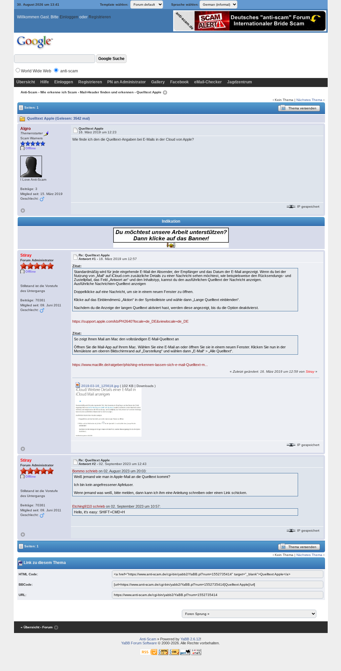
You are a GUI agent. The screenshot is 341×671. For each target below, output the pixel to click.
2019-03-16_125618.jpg (99, 386)
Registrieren (100, 17)
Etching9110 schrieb (88, 506)
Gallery (158, 82)
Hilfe (44, 82)
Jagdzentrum (239, 82)
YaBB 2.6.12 (190, 639)
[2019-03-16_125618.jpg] (108, 412)
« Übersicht (30, 627)
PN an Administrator (126, 82)
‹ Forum (46, 627)
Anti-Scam (29, 92)
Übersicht (25, 82)
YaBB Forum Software (139, 643)
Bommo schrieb (85, 471)
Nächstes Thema (309, 100)
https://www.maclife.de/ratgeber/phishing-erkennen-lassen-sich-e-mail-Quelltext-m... (140, 365)
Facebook (179, 82)
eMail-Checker (208, 82)
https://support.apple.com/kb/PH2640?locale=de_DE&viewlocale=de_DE (130, 321)
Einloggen (69, 17)
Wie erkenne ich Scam (58, 92)
